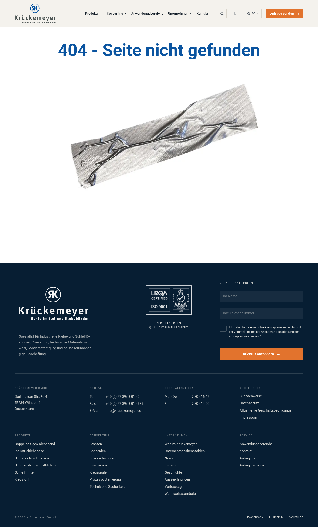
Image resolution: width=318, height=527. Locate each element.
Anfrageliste (249, 458)
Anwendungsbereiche (147, 13)
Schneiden (98, 451)
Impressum (248, 417)
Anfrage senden (285, 13)
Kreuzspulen (99, 472)
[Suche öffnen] (222, 13)
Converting (117, 13)
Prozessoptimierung (105, 479)
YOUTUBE (296, 517)
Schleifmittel (24, 472)
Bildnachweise (251, 396)
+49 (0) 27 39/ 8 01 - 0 (122, 397)
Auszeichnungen (177, 479)
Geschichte (173, 472)
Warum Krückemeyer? (181, 444)
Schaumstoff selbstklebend (36, 465)
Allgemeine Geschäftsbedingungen (266, 410)
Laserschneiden (102, 458)
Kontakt (202, 13)
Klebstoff (22, 479)
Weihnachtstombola (180, 494)
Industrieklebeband (29, 451)
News (169, 458)
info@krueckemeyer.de (123, 411)
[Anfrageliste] (235, 13)
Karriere (171, 465)
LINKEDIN (276, 517)
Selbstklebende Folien (32, 458)
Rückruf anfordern (258, 354)
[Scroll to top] (307, 516)
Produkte (93, 13)
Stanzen (96, 444)
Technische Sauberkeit (107, 487)
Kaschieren (98, 465)
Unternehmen (180, 13)
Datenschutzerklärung (260, 327)
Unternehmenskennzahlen (185, 451)
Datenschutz (249, 403)
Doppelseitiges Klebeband (35, 444)
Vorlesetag (173, 487)
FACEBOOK (255, 517)
